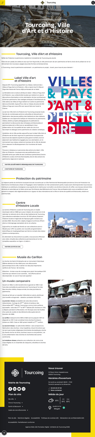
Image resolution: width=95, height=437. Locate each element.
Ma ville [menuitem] (11, 399)
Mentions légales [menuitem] (24, 418)
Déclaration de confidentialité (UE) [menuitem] (72, 418)
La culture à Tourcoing (40, 19)
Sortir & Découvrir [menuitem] (14, 406)
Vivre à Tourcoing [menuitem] (14, 403)
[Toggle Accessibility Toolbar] (4, 432)
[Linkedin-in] (15, 389)
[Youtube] (19, 389)
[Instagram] (23, 389)
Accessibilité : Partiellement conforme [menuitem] (21, 422)
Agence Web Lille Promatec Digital (37, 427)
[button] (93, 3)
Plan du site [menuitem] (12, 418)
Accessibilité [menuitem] (35, 418)
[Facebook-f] (10, 389)
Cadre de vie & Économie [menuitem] (17, 410)
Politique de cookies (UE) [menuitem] (50, 418)
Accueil (30, 19)
